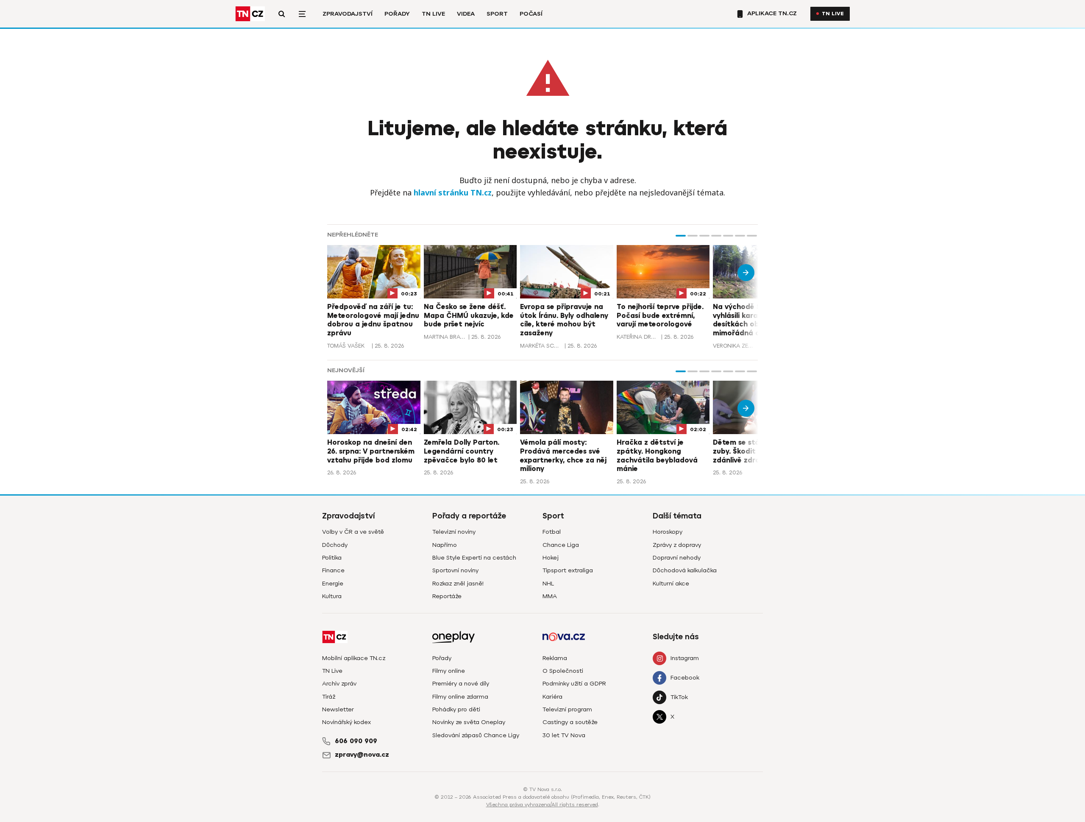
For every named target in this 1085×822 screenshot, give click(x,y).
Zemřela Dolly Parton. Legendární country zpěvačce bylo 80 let (461, 451)
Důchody (335, 545)
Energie (332, 583)
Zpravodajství (348, 13)
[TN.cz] (250, 13)
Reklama (554, 658)
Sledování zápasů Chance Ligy (475, 735)
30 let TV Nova (563, 735)
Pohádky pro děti (456, 709)
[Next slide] (745, 272)
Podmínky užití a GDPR (574, 683)
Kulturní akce (671, 583)
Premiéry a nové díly (460, 683)
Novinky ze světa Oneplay (468, 722)
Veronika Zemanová (734, 346)
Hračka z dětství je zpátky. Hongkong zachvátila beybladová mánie (657, 456)
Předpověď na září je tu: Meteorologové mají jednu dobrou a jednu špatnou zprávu (373, 320)
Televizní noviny (454, 531)
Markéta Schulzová (541, 346)
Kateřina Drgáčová (638, 337)
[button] (681, 236)
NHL (548, 583)
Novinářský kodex (346, 722)
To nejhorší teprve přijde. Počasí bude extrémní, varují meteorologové (660, 316)
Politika (332, 557)
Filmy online (448, 670)
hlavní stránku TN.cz (453, 192)
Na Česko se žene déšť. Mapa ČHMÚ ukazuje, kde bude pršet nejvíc (469, 316)
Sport (497, 13)
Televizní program (567, 709)
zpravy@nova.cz (362, 754)
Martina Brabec (445, 337)
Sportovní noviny (455, 570)
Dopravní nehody (677, 557)
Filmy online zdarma (460, 696)
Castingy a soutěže (570, 722)
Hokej (550, 557)
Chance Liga (560, 545)
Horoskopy (667, 531)
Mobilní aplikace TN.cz (353, 658)
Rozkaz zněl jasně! (458, 583)
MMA (549, 596)
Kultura (332, 596)
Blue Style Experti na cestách (474, 557)
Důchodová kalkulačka (685, 570)
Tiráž (328, 696)
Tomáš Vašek (345, 346)
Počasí (531, 13)
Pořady (397, 13)
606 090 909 (356, 741)
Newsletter (338, 709)
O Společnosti (562, 670)
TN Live (433, 13)
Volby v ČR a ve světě (353, 531)
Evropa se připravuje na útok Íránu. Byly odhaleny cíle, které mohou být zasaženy (564, 320)
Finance (333, 570)
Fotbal (551, 531)
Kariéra (552, 696)
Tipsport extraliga (567, 570)
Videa (466, 13)
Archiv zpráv (339, 683)
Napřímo (444, 545)
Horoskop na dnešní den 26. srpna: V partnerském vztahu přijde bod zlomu (371, 451)
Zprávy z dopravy (677, 545)
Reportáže (447, 596)
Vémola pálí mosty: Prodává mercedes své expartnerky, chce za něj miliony (563, 456)
